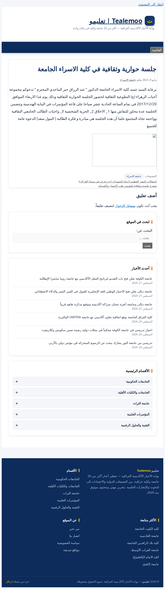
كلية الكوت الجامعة (147, 529)
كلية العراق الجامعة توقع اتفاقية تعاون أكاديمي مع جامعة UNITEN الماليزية (105, 317)
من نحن (74, 529)
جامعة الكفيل (150, 564)
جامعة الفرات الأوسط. (145, 550)
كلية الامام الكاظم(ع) (146, 557)
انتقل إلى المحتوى (150, 4)
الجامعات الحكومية (82, 381)
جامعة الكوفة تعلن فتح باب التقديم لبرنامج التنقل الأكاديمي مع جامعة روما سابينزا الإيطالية (96, 278)
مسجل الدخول (125, 205)
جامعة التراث (82, 403)
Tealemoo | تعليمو (115, 20)
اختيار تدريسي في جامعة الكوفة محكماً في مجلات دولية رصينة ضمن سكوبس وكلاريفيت (97, 330)
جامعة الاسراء (134, 176)
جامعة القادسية (149, 536)
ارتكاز (9, 581)
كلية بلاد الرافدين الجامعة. (143, 543)
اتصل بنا (74, 536)
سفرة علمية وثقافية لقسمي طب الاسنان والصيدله (127, 186)
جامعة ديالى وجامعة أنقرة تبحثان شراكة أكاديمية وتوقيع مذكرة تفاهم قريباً (106, 304)
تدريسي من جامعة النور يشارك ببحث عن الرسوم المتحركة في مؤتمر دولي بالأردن (100, 343)
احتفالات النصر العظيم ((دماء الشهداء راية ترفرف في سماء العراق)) (118, 181)
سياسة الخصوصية (68, 543)
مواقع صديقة (71, 550)
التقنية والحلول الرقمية (82, 425)
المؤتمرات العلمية (82, 414)
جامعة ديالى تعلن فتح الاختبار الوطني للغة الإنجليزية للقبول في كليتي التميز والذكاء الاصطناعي (93, 291)
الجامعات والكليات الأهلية (82, 392)
